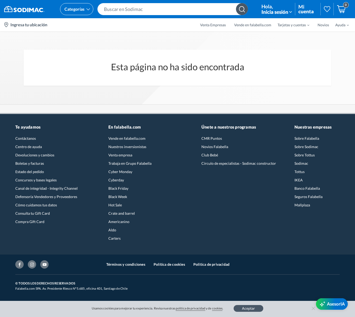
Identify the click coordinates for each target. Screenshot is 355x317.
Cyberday (116, 180)
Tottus (299, 171)
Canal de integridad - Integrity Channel (46, 188)
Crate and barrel (121, 213)
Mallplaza (302, 205)
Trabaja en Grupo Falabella (130, 163)
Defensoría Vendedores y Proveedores (46, 196)
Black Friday (118, 188)
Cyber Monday (120, 171)
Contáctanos (25, 138)
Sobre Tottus (304, 155)
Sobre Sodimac (306, 146)
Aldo (112, 230)
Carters (114, 238)
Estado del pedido (29, 171)
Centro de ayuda (28, 146)
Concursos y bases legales (36, 180)
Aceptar (248, 308)
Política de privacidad (211, 264)
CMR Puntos (211, 138)
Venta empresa (120, 155)
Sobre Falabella (306, 138)
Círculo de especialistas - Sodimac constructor (238, 163)
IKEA (298, 180)
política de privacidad (190, 308)
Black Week (117, 196)
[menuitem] (290, 25)
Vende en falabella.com (127, 138)
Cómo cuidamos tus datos (36, 205)
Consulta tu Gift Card (32, 213)
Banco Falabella (307, 188)
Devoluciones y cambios (34, 155)
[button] (172, 9)
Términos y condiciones (125, 264)
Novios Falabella (214, 146)
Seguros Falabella (308, 196)
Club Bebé (209, 155)
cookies (217, 308)
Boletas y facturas (29, 163)
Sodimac (301, 163)
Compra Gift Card (29, 221)
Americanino (118, 221)
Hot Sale (115, 205)
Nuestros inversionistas (127, 146)
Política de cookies (169, 264)
